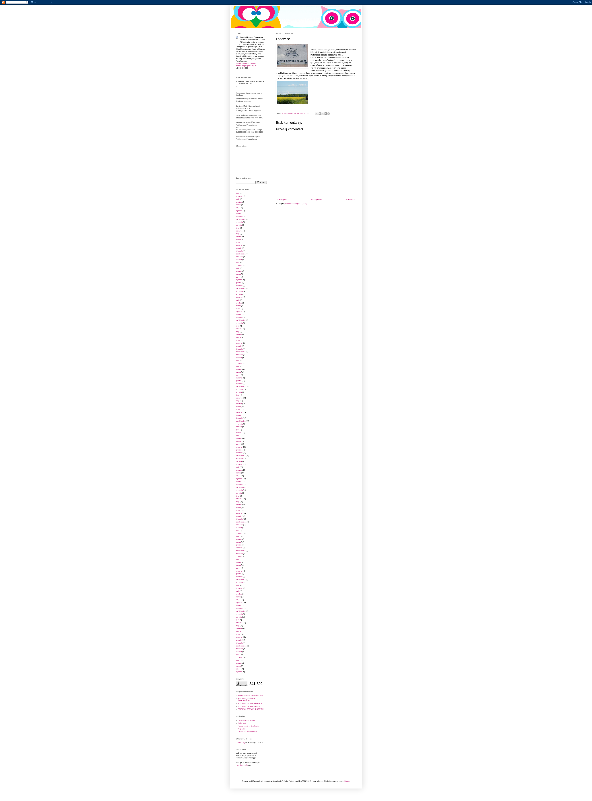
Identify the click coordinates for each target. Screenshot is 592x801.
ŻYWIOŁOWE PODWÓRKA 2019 (250, 695)
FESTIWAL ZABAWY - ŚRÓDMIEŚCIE (246, 699)
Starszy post (350, 199)
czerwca (239, 196)
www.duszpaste (242, 765)
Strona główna (316, 199)
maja (237, 199)
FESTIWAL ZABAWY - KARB (249, 706)
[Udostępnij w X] (322, 113)
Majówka (241, 729)
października (240, 219)
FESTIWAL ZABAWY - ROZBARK (250, 709)
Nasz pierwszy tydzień (246, 720)
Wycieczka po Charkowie (247, 732)
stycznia (239, 211)
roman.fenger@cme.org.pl (245, 63)
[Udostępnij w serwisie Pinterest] (328, 113)
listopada (239, 216)
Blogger (347, 781)
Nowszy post (282, 199)
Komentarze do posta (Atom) (296, 203)
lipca (237, 193)
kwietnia (239, 202)
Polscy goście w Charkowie (248, 726)
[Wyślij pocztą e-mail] (316, 113)
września (239, 222)
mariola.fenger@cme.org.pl (246, 66)
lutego (238, 208)
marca (238, 205)
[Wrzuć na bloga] (319, 113)
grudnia (238, 213)
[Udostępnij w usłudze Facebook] (325, 113)
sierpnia (239, 225)
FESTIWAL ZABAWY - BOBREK (250, 703)
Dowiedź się (240, 742)
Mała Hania (242, 723)
